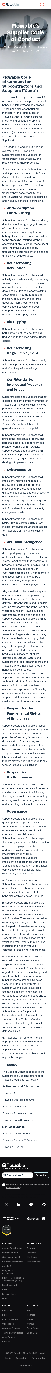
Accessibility (21, 1358)
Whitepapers (8, 1324)
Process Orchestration (12, 1261)
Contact (30, 1324)
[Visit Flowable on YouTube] (31, 1204)
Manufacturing (34, 1261)
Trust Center (33, 1328)
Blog (4, 1315)
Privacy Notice (39, 1358)
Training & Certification (12, 1333)
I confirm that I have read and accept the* (27, 1186)
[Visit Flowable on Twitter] (6, 1204)
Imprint (8, 1358)
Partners (31, 1315)
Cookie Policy (25, 1365)
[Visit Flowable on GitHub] (44, 1204)
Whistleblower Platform (16, 941)
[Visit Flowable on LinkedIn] (18, 1204)
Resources (7, 1310)
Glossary (6, 1342)
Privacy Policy (8, 1197)
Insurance (31, 1252)
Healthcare (32, 1257)
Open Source (8, 1337)
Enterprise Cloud (10, 1252)
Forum (5, 1298)
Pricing (5, 1289)
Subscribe (41, 1175)
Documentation (9, 1294)
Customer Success (11, 1328)
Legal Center (33, 1333)
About (30, 1310)
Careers (31, 1319)
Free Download (9, 1285)
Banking (31, 1248)
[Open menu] (46, 4)
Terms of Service (25, 1197)
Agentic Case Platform (12, 1248)
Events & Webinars (11, 1319)
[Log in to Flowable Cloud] (42, 4)
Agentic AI (7, 1266)
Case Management (11, 1257)
